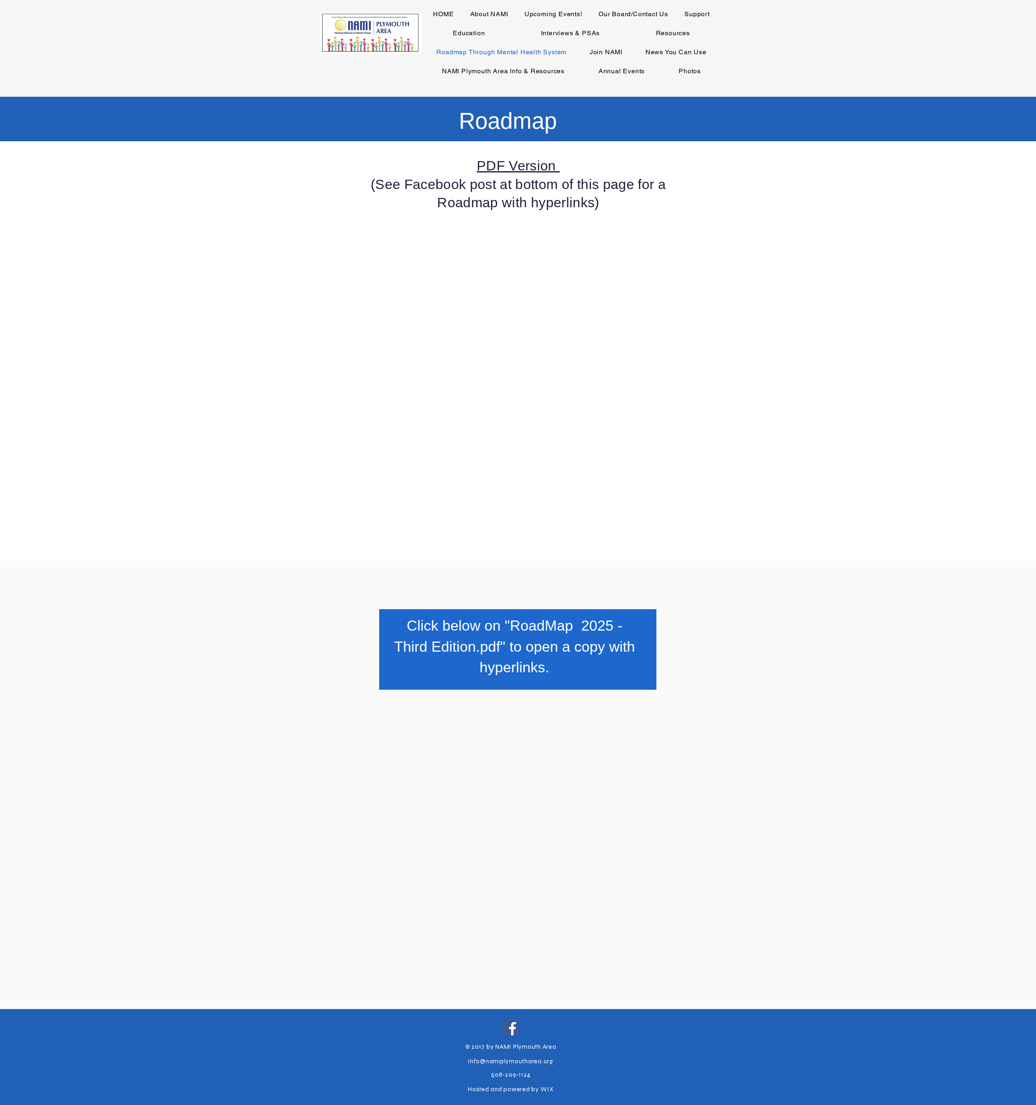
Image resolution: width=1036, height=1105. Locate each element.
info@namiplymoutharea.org (510, 1061)
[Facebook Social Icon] (510, 1027)
